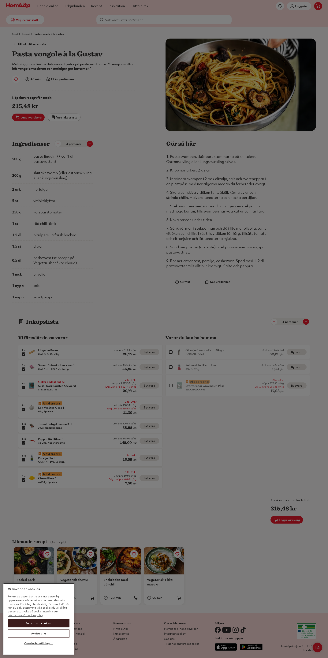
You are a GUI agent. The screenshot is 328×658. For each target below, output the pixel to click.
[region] (38, 619)
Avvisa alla (38, 633)
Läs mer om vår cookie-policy (25, 615)
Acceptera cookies (38, 623)
